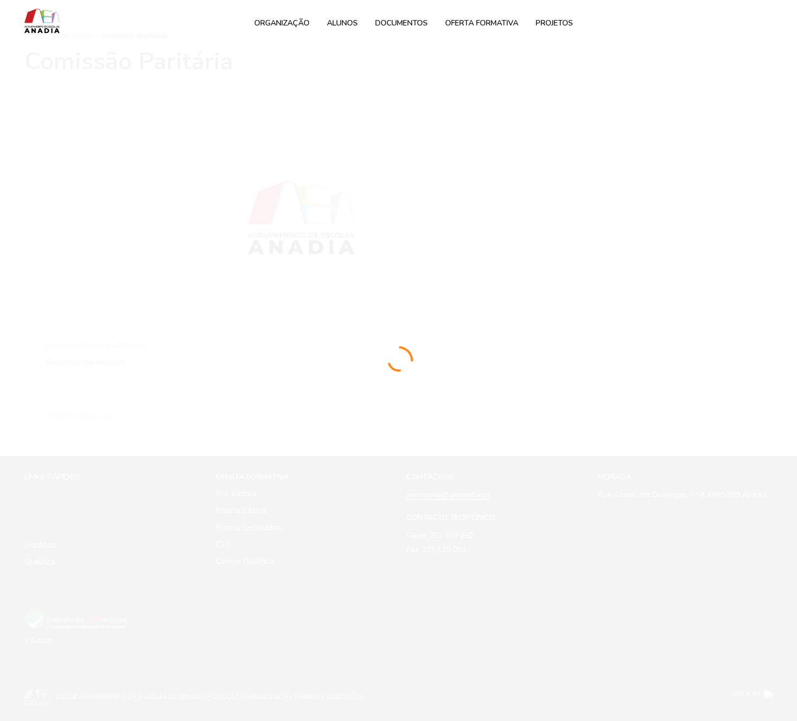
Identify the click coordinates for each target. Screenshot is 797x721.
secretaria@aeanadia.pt (448, 495)
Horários (40, 545)
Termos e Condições (328, 697)
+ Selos (38, 640)
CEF (223, 544)
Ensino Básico (241, 510)
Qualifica (39, 561)
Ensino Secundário (249, 527)
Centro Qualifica (245, 561)
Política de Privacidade (247, 697)
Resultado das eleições (85, 362)
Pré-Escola (236, 493)
